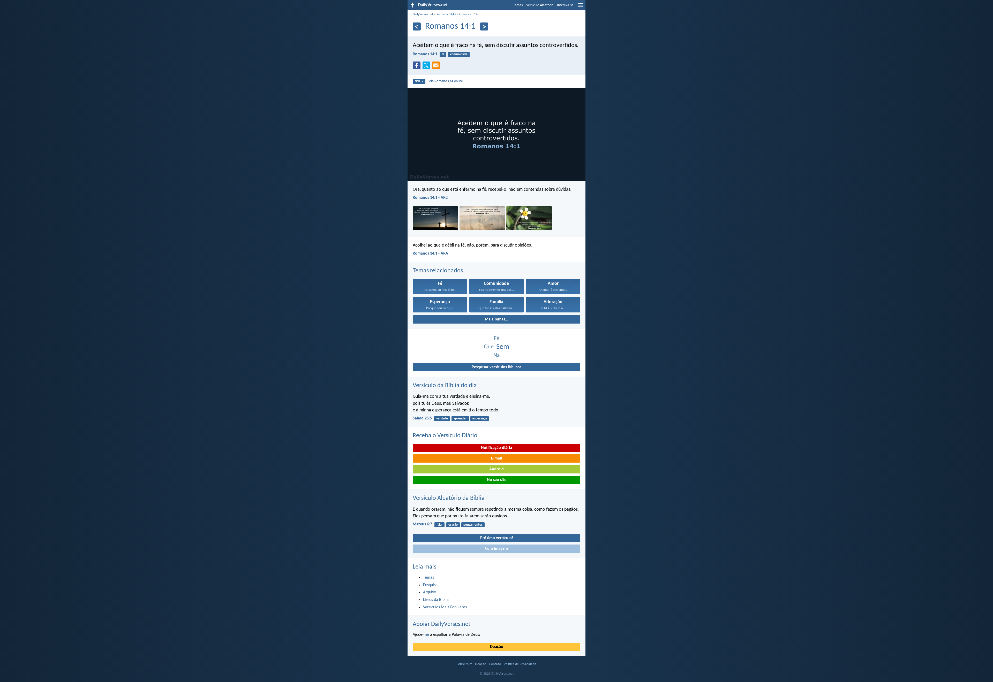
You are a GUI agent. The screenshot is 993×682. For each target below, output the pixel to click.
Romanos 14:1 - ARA (430, 253)
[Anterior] (417, 26)
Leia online (445, 81)
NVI (417, 81)
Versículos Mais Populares (445, 607)
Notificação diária (496, 448)
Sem (502, 347)
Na (496, 355)
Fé (496, 339)
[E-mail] (437, 67)
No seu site (496, 480)
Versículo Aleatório (539, 5)
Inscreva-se (565, 5)
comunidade (459, 54)
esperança (479, 418)
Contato (495, 664)
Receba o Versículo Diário (445, 436)
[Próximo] (484, 26)
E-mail (496, 458)
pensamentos (473, 524)
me (426, 635)
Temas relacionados (438, 271)
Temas (518, 5)
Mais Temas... (496, 319)
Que (489, 347)
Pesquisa (430, 585)
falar (440, 524)
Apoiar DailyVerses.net (441, 624)
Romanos (465, 14)
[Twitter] (427, 67)
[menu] (580, 7)
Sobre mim (464, 664)
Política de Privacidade (520, 664)
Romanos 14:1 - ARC (430, 198)
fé (443, 54)
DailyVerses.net (423, 14)
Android (496, 469)
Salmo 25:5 (422, 418)
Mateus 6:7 (422, 524)
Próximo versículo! (496, 538)
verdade (442, 418)
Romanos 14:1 (425, 54)
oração (453, 524)
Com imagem (496, 549)
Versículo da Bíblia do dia (445, 385)
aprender (460, 418)
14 (476, 14)
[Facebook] (418, 67)
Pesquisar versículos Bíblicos (496, 367)
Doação (496, 647)
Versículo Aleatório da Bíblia (449, 498)
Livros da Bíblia (446, 14)
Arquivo (429, 592)
